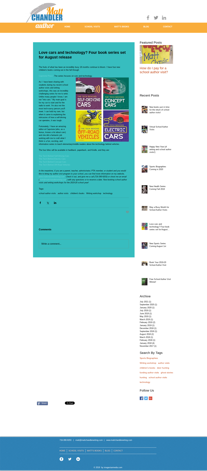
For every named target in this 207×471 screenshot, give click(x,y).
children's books (77, 193)
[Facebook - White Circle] (61, 459)
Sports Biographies (149, 358)
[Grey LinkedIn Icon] (164, 18)
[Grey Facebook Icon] (148, 18)
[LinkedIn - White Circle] (78, 459)
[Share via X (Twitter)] (47, 202)
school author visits (47, 193)
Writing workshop (93, 193)
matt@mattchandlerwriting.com (89, 440)
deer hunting (163, 368)
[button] (92, 28)
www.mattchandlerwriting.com (119, 440)
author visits (63, 193)
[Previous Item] (144, 54)
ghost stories (167, 372)
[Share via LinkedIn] (55, 202)
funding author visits (149, 372)
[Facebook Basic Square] (141, 398)
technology (108, 193)
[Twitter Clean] (70, 459)
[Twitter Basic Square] (146, 398)
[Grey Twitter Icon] (156, 18)
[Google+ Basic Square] (150, 398)
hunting (143, 377)
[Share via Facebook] (40, 202)
